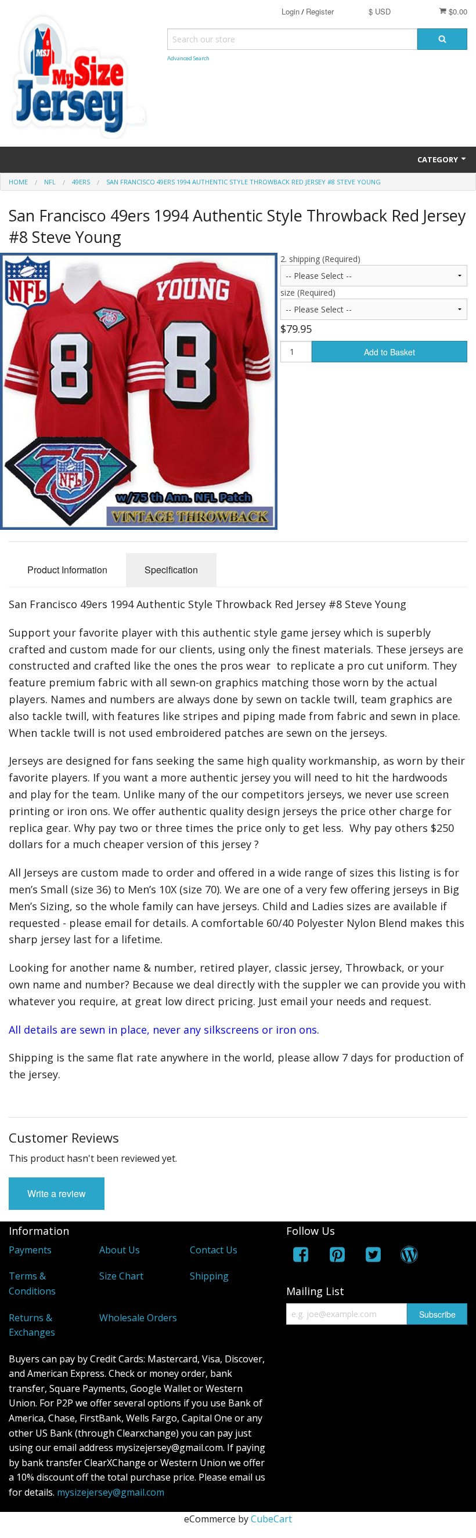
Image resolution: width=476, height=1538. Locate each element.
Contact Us (213, 1250)
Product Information (67, 569)
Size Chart (121, 1276)
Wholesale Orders (138, 1317)
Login (291, 11)
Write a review (56, 1193)
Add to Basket (389, 352)
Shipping (209, 1276)
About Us (119, 1250)
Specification (171, 569)
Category (438, 159)
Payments (30, 1250)
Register (320, 11)
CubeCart (271, 1518)
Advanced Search (188, 58)
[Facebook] (300, 1256)
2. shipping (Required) (320, 258)
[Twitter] (373, 1256)
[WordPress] (409, 1256)
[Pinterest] (337, 1256)
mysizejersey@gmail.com (110, 1492)
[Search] (442, 39)
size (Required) (308, 292)
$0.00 (456, 11)
